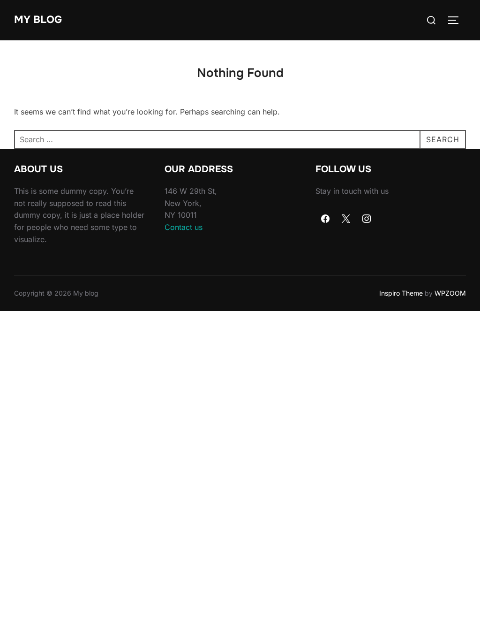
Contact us (183, 227)
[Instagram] (366, 219)
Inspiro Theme (401, 293)
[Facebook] (325, 219)
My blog (38, 19)
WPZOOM (450, 293)
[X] (346, 219)
